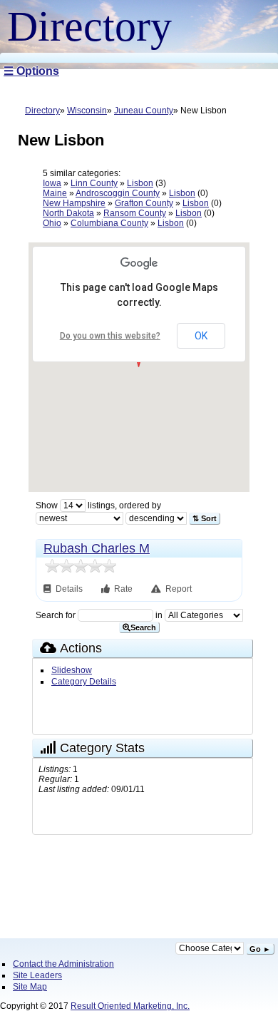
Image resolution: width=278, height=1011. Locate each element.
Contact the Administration (63, 964)
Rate (123, 589)
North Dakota (68, 213)
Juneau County (143, 111)
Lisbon (140, 183)
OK (201, 336)
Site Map (30, 987)
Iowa (52, 183)
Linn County (94, 183)
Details (70, 589)
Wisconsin (87, 111)
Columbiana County (109, 223)
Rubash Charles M (96, 548)
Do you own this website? (110, 336)
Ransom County (134, 213)
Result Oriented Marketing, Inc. (130, 1006)
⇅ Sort (204, 518)
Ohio (52, 223)
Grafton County (144, 203)
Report (178, 589)
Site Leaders (37, 975)
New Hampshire (74, 203)
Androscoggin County (118, 193)
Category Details (83, 682)
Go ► (260, 949)
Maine (55, 193)
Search (143, 627)
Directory (42, 111)
